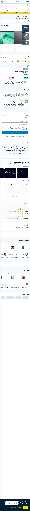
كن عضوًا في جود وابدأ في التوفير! (10, 61)
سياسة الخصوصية (18, 127)
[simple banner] (27, 1)
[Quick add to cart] (19, 244)
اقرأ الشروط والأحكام (8, 96)
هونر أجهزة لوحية (10, 297)
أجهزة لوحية (7, 8)
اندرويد (27, 10)
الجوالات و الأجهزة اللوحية (16, 8)
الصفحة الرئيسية (26, 8)
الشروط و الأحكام (11, 127)
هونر (28, 15)
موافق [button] (25, 507)
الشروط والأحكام (12, 105)
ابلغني (15, 132)
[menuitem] (25, 28)
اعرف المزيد (26, 74)
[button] (17, 507)
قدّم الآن (6, 105)
